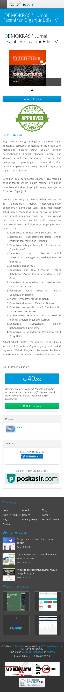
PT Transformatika (51, 646)
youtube (26, 651)
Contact (7, 524)
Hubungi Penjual (32, 99)
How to (26, 515)
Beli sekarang (34, 406)
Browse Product (11, 515)
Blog (44, 510)
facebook (38, 651)
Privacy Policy (29, 519)
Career (45, 515)
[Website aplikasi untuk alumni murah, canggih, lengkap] (10, 574)
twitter (50, 651)
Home (6, 510)
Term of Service (51, 519)
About (25, 510)
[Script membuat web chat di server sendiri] (10, 543)
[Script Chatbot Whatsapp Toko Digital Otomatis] (16, 601)
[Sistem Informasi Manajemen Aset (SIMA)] (48, 601)
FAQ (5, 519)
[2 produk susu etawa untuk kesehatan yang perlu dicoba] (10, 559)
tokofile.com (17, 646)
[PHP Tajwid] (16, 625)
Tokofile (22, 4)
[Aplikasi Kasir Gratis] (32, 478)
